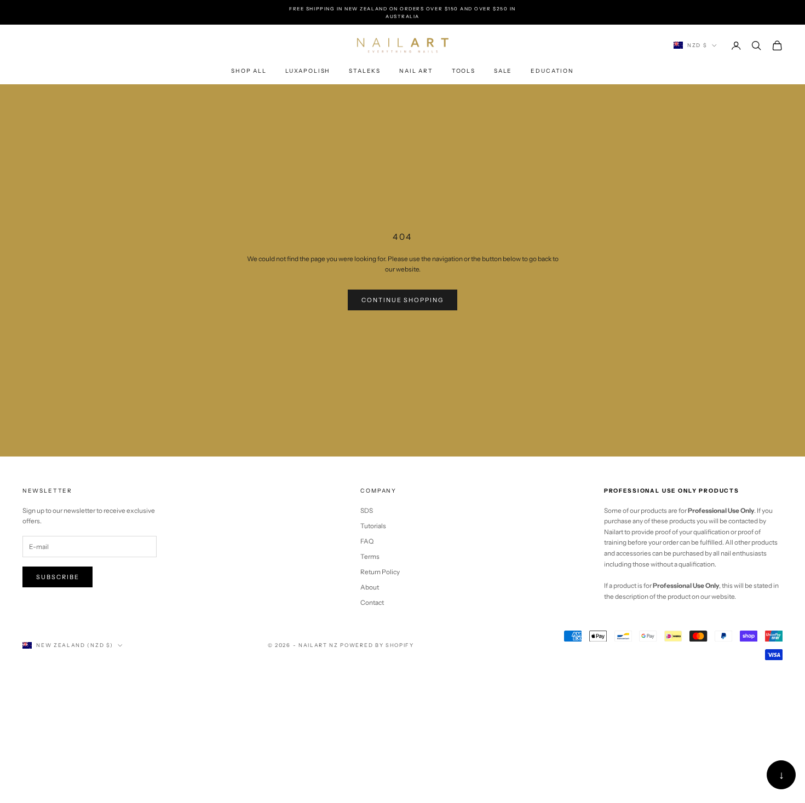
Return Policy (380, 572)
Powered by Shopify (376, 645)
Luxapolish (307, 70)
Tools (463, 70)
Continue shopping (402, 300)
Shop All (249, 70)
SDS (366, 510)
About (369, 587)
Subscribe (57, 577)
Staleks (365, 70)
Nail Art (416, 70)
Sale (503, 70)
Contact (372, 602)
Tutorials (373, 526)
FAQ (366, 541)
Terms (370, 556)
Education (552, 70)
